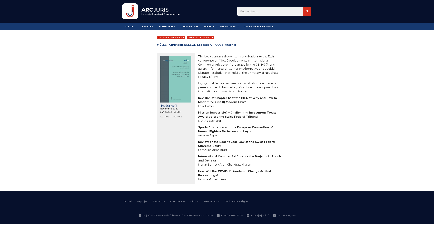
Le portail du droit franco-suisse (160, 14)
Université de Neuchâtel (200, 37)
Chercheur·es (189, 26)
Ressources (228, 26)
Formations (167, 26)
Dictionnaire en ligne (258, 26)
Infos (207, 26)
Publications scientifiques (171, 37)
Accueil (130, 26)
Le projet (147, 26)
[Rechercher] (307, 11)
